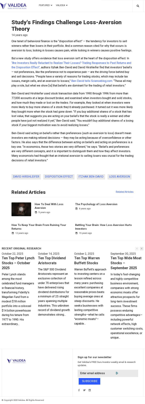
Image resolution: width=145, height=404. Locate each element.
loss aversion (119, 176)
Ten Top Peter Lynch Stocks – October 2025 (18, 263)
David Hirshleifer (26, 176)
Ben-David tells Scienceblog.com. (92, 81)
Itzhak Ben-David (91, 176)
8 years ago (85, 208)
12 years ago (21, 233)
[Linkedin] (89, 390)
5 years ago (44, 212)
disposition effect (59, 176)
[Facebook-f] (79, 390)
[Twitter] (84, 390)
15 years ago (85, 233)
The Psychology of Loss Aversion (96, 204)
